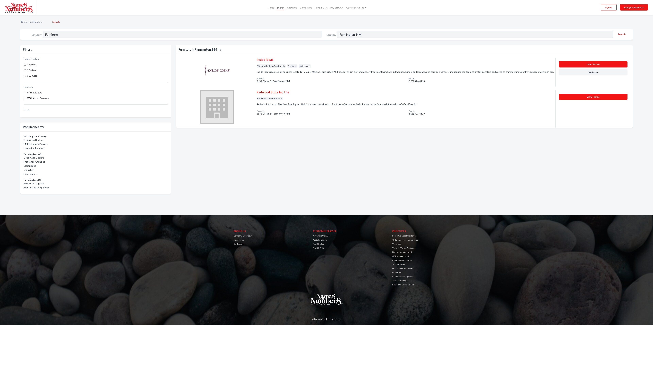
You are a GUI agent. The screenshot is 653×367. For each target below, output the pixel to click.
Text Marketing (399, 280)
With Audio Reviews (38, 98)
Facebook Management (403, 276)
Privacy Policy (318, 319)
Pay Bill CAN (336, 7)
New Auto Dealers (33, 139)
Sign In (608, 7)
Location (331, 34)
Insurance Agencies (34, 161)
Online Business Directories (405, 240)
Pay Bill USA (321, 7)
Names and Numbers (32, 21)
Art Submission (320, 240)
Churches (29, 169)
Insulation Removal (34, 148)
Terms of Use (335, 319)
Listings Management (402, 252)
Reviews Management (402, 260)
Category (36, 34)
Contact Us (306, 7)
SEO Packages (398, 264)
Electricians (30, 165)
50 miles (31, 70)
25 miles (31, 64)
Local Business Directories (404, 235)
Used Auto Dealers (34, 157)
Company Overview (242, 235)
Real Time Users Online (403, 284)
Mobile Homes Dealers (36, 144)
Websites (396, 244)
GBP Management (400, 256)
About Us (292, 7)
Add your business (634, 7)
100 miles (32, 75)
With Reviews (34, 92)
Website (593, 72)
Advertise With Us (321, 235)
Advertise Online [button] (355, 7)
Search (280, 7)
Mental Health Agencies (36, 187)
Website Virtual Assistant (403, 248)
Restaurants (30, 173)
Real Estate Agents (34, 183)
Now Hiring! (239, 240)
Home (271, 7)
